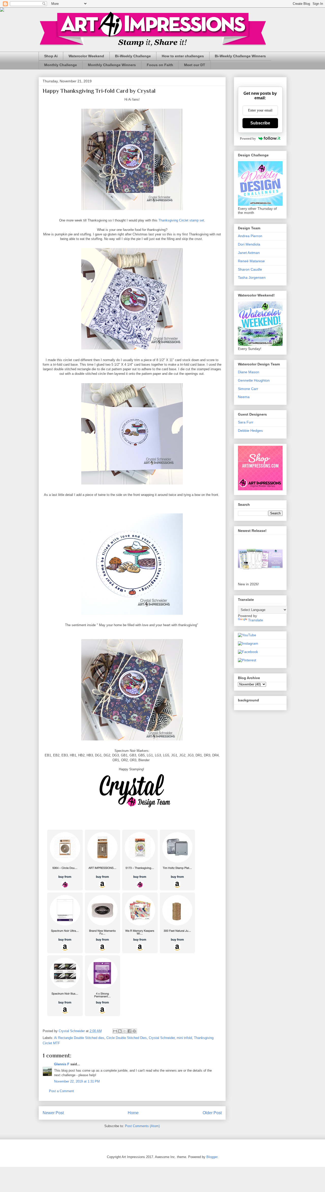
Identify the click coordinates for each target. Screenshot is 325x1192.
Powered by (248, 138)
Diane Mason (248, 372)
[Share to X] (124, 1031)
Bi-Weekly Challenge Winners (240, 56)
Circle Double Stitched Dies (126, 1038)
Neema (244, 397)
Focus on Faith (160, 65)
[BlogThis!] (119, 1031)
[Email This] (115, 1031)
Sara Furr (245, 422)
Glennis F (61, 1064)
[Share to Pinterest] (134, 1031)
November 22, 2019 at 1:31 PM (77, 1081)
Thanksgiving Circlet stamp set (181, 220)
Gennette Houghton (254, 380)
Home (133, 1113)
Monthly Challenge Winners (112, 65)
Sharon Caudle (250, 269)
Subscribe (260, 123)
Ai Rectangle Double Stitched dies (79, 1038)
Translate (255, 620)
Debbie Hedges (250, 431)
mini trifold (184, 1038)
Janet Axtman (249, 253)
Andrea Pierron (250, 236)
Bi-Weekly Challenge (133, 56)
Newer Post (53, 1113)
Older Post (212, 1113)
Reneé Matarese (251, 261)
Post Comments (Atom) (142, 1126)
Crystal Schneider (162, 1038)
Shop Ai (51, 56)
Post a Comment (61, 1091)
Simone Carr (248, 389)
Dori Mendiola (249, 244)
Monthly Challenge (60, 65)
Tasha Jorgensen (252, 277)
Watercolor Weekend (86, 56)
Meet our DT (194, 65)
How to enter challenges (183, 56)
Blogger (211, 1157)
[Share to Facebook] (129, 1031)
